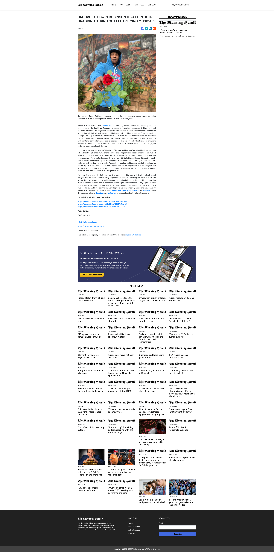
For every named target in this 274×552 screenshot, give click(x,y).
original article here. (133, 235)
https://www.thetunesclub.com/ (91, 226)
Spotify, (125, 190)
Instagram (112, 193)
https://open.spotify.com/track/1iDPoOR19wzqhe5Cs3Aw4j (102, 207)
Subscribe (178, 534)
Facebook (100, 193)
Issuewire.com (107, 126)
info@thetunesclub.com (87, 222)
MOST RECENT (125, 5)
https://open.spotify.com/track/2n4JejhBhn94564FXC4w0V (102, 204)
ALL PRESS (139, 5)
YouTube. (146, 190)
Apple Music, (134, 190)
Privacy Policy (134, 527)
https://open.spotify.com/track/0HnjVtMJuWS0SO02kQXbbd (102, 202)
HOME (114, 5)
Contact (131, 533)
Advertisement (134, 530)
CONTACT (152, 5)
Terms (130, 523)
